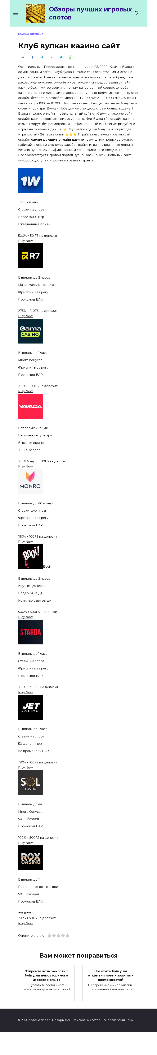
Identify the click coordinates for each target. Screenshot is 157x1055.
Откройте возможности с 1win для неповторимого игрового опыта (46, 975)
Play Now (25, 241)
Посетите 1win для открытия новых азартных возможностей (110, 975)
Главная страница (30, 34)
